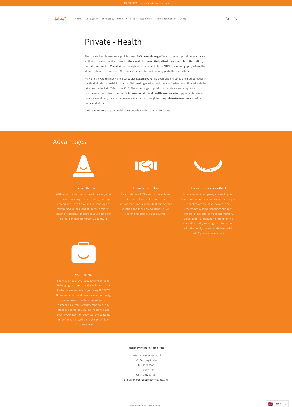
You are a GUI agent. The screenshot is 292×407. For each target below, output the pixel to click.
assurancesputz (141, 405)
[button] (114, 18)
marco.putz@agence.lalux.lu (150, 379)
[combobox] (277, 403)
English (278, 403)
